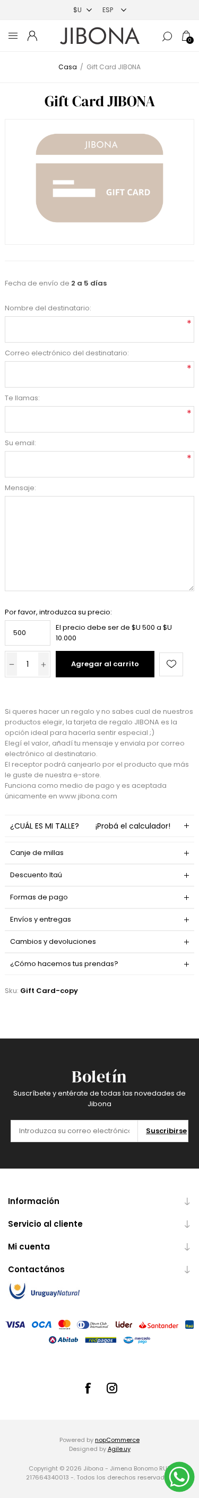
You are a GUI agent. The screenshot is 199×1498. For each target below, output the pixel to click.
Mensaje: (20, 488)
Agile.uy (119, 1449)
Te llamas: (22, 398)
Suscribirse (166, 1131)
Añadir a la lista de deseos (171, 664)
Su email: (20, 443)
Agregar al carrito (105, 664)
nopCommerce (117, 1440)
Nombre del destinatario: (48, 308)
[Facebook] (87, 1388)
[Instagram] (112, 1388)
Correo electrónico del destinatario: (67, 353)
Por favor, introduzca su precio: (58, 612)
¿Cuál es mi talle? (90, 826)
